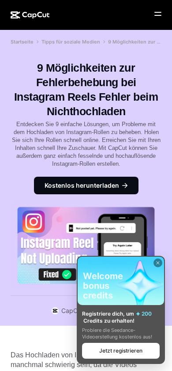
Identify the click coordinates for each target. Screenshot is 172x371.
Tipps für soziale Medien (70, 42)
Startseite (22, 42)
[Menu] (158, 14)
